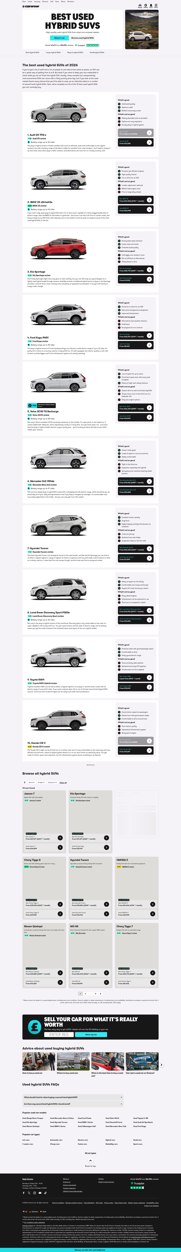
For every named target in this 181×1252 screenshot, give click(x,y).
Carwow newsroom (69, 1188)
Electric (45, 2)
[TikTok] (45, 1193)
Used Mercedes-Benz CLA (116, 1126)
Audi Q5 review (39, 138)
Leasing (37, 2)
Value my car (91, 1035)
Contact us (66, 1182)
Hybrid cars (110, 1140)
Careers (101, 1179)
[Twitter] (29, 1193)
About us (66, 1179)
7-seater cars (27, 1144)
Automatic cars (56, 1140)
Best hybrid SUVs (32, 52)
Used (30, 2)
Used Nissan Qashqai (30, 1126)
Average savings (27, 1225)
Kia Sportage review (41, 275)
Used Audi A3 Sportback (143, 1122)
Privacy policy (108, 1203)
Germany (35, 1211)
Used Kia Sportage (29, 1122)
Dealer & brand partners (106, 1182)
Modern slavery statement (136, 1203)
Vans (57, 2)
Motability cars (112, 1144)
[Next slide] (161, 1064)
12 (95, 994)
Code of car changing (151, 1206)
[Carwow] (30, 6)
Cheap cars (55, 1144)
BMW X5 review (40, 206)
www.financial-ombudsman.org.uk (142, 1237)
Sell (51, 2)
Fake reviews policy (121, 1203)
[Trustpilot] (87, 45)
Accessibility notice (152, 1203)
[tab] (32, 52)
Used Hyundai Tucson (58, 1122)
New (24, 2)
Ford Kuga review (40, 341)
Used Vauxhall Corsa (114, 1122)
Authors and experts (69, 1185)
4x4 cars (25, 1140)
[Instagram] (34, 1193)
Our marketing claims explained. (34, 1222)
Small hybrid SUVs (97, 52)
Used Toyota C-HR (140, 1118)
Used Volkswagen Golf (87, 1126)
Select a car (59, 38)
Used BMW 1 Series (85, 1122)
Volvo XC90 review (41, 415)
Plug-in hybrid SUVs (75, 52)
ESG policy (99, 1203)
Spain (44, 1211)
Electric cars (83, 1140)
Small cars (137, 1140)
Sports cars (137, 1144)
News (63, 2)
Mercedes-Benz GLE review (45, 485)
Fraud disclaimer (89, 1203)
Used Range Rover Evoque (32, 1118)
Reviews (71, 2)
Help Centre (27, 1179)
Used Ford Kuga (139, 1126)
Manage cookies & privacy (74, 1203)
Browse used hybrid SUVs (82, 38)
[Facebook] (23, 1193)
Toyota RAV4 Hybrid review (45, 683)
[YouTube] (40, 1193)
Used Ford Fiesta (84, 1118)
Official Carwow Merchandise (72, 1191)
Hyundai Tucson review (43, 552)
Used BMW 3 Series (57, 1126)
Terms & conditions (58, 1203)
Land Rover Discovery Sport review (48, 616)
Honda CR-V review (41, 747)
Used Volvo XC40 (112, 1118)
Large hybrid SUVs (53, 52)
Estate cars (82, 1144)
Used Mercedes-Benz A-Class (62, 1118)
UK (26, 1211)
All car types (90, 1153)
